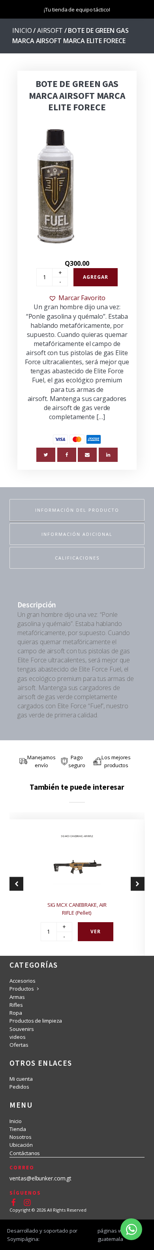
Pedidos (19, 1086)
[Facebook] (66, 455)
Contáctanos (24, 1153)
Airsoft (49, 30)
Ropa (15, 1012)
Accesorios (22, 980)
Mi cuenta (20, 1078)
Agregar (95, 277)
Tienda (17, 1129)
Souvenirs (21, 1029)
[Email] (87, 455)
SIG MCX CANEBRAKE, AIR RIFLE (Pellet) (77, 908)
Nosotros (20, 1136)
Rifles (16, 1004)
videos (17, 1036)
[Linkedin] (108, 455)
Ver (95, 931)
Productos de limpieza (35, 1020)
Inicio (22, 30)
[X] (45, 455)
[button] (77, 298)
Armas (17, 996)
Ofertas (18, 1044)
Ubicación (20, 1144)
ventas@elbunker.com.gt (40, 1178)
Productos (21, 988)
